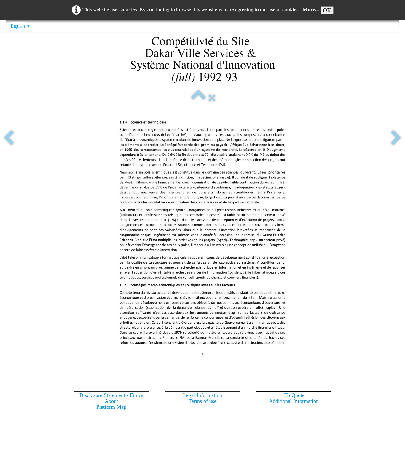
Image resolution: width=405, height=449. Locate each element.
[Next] (396, 138)
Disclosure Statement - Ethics (111, 395)
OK (327, 10)
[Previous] (9, 138)
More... (311, 9)
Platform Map (111, 407)
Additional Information (294, 401)
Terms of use (202, 401)
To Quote (294, 395)
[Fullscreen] (212, 98)
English (21, 26)
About (111, 401)
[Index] (198, 98)
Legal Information (202, 395)
